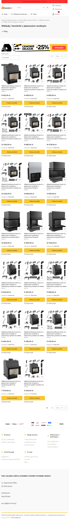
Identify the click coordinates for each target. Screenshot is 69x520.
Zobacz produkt (12, 103)
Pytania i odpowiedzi (8, 442)
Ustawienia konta (30, 442)
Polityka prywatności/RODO (10, 459)
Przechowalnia (29, 445)
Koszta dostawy (52, 447)
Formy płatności (52, 441)
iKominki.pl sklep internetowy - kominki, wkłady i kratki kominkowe (19, 20)
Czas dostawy (51, 444)
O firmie (27, 459)
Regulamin (5, 457)
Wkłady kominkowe (20, 14)
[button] (66, 1)
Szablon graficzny (10, 517)
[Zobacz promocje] (34, 47)
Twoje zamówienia (30, 439)
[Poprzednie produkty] (52, 408)
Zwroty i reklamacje (7, 439)
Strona (57, 56)
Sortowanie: (5, 54)
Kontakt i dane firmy (31, 457)
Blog (26, 462)
